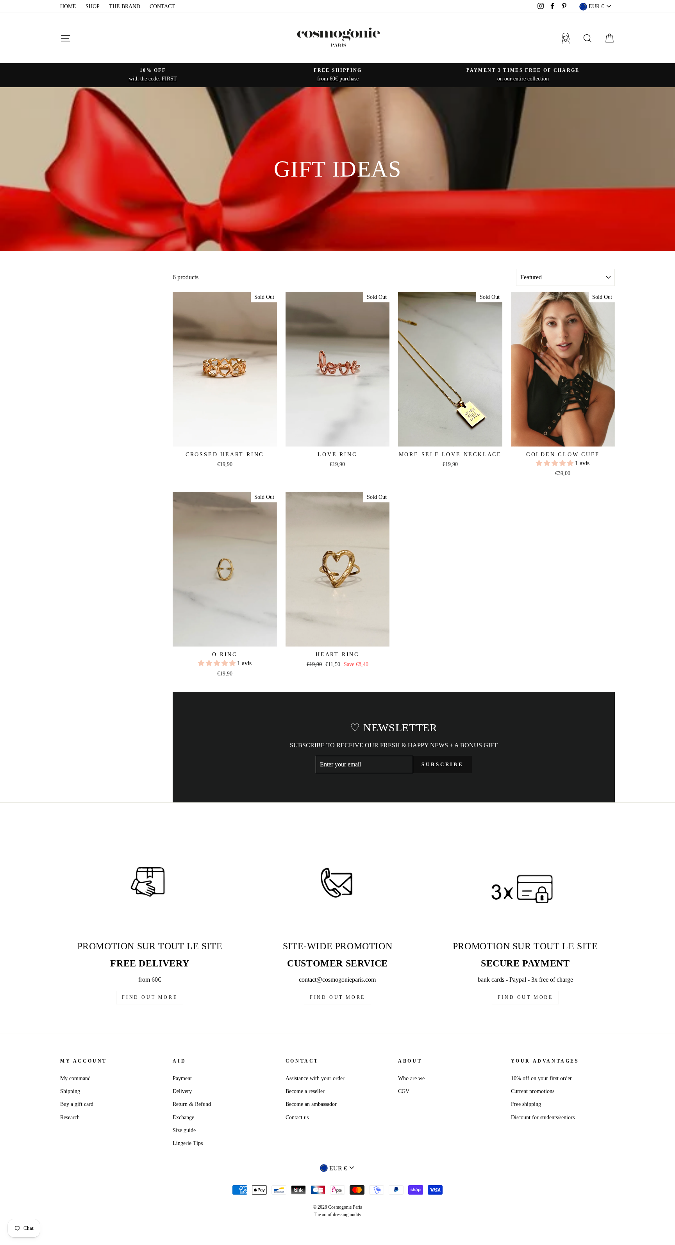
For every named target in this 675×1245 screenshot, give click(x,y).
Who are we (411, 1078)
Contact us (297, 1117)
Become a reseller (305, 1091)
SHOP (93, 6)
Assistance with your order (315, 1078)
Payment (182, 1078)
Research (70, 1117)
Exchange (183, 1117)
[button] (555, 463)
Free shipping (526, 1104)
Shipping (70, 1091)
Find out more (149, 997)
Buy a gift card (76, 1104)
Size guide (184, 1130)
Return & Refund (192, 1104)
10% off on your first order (541, 1078)
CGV (403, 1091)
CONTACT (162, 6)
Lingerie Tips (188, 1143)
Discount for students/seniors (543, 1117)
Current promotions (532, 1091)
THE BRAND (124, 6)
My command (75, 1078)
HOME (68, 6)
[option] (152, 75)
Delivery (182, 1091)
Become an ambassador (311, 1104)
